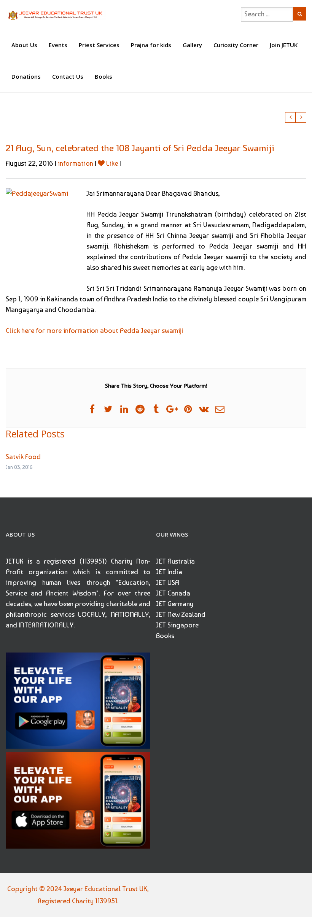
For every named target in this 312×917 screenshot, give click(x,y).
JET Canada (173, 593)
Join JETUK (284, 45)
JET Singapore (177, 625)
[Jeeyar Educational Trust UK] (56, 14)
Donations (26, 76)
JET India (169, 572)
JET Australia (175, 561)
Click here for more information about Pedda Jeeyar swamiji (94, 330)
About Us (24, 45)
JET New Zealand (180, 614)
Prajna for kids (151, 45)
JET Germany (174, 604)
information (75, 163)
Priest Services (99, 45)
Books (103, 76)
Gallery (192, 45)
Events (58, 45)
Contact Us (67, 76)
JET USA (167, 582)
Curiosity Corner (235, 45)
